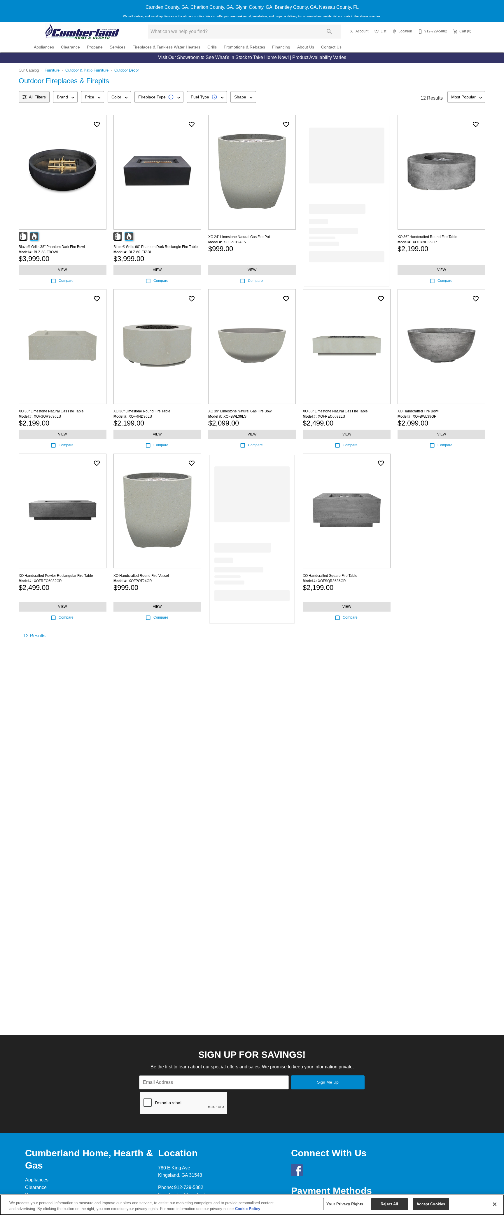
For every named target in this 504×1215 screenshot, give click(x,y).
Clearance (70, 47)
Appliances (44, 47)
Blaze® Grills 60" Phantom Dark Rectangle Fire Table (155, 247)
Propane (95, 47)
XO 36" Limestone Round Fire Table (141, 411)
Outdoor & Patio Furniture (86, 70)
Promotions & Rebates (244, 47)
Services (117, 47)
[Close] (494, 1204)
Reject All (389, 1204)
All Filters (37, 97)
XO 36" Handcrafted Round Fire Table (427, 237)
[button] (351, 31)
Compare (66, 281)
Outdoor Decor (126, 70)
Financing (281, 47)
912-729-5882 (188, 1187)
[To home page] (82, 31)
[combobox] (65, 97)
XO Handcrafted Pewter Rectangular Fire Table (56, 576)
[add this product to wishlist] (97, 124)
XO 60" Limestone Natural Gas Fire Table (335, 411)
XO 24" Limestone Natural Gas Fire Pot (239, 237)
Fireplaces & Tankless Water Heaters (166, 47)
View (62, 270)
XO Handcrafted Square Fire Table (330, 576)
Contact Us (331, 47)
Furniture (52, 70)
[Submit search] (329, 31)
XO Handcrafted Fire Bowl (418, 411)
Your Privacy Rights (344, 1204)
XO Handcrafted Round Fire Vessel (141, 576)
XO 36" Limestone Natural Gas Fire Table (51, 411)
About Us (305, 47)
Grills (212, 47)
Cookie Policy (247, 1209)
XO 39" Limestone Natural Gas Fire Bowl (240, 411)
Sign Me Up (328, 1082)
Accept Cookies (430, 1204)
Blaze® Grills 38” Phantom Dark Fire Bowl (52, 247)
